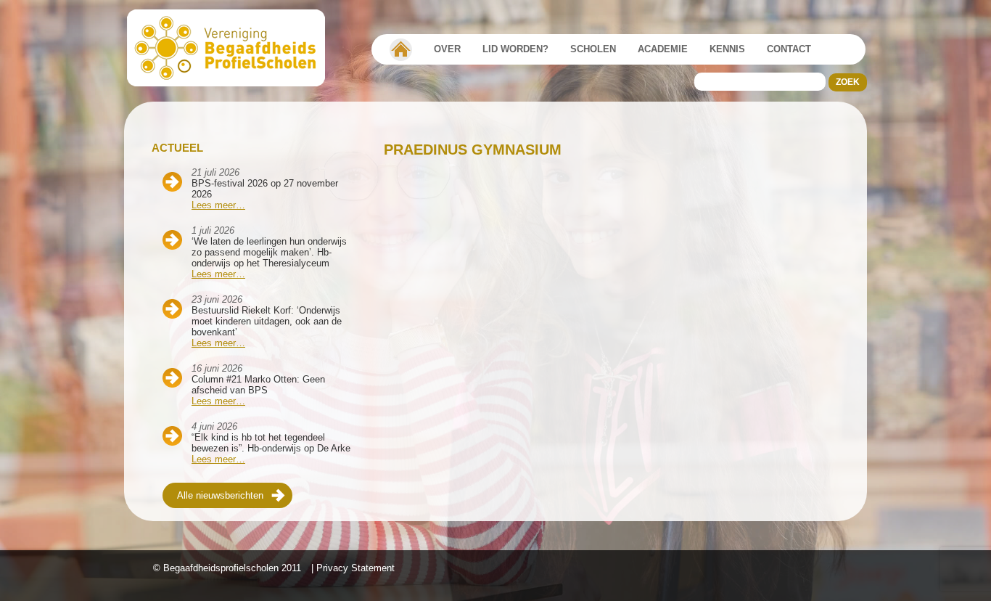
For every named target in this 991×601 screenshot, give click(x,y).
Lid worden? (515, 49)
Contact (789, 49)
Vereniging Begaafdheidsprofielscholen (401, 49)
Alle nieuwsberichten (220, 495)
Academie (663, 49)
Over (447, 49)
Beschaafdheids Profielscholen (232, 47)
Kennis (727, 49)
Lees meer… (218, 205)
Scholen (593, 49)
